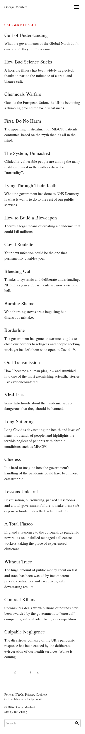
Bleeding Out (17, 271)
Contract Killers (19, 599)
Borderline (14, 330)
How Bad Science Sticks (28, 61)
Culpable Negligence (24, 631)
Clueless (12, 459)
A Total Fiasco (18, 523)
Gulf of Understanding (26, 35)
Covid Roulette (18, 244)
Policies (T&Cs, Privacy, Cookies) (25, 694)
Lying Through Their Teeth (30, 185)
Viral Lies (14, 394)
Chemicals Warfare (22, 94)
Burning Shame (19, 303)
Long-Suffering (19, 421)
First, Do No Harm (22, 121)
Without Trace (18, 561)
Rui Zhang (20, 712)
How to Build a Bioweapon (30, 217)
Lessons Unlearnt (21, 491)
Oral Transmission (22, 362)
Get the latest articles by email (23, 699)
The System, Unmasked (27, 153)
